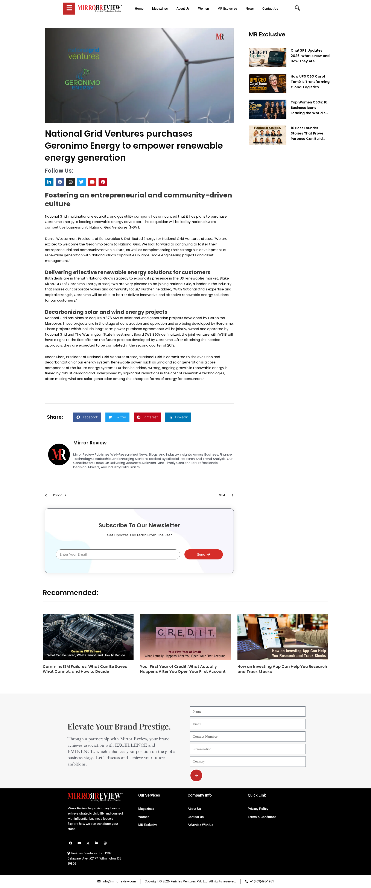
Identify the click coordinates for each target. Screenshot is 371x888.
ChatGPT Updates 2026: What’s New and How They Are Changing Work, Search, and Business (310, 56)
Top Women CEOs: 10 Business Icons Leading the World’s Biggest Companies (309, 108)
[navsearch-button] (297, 8)
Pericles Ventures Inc (86, 853)
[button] (87, 417)
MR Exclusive (267, 34)
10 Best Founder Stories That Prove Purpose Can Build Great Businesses (307, 133)
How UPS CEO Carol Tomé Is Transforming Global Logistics (310, 82)
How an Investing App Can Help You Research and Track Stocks (282, 669)
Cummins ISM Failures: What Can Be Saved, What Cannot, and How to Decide (86, 669)
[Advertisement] (281, 213)
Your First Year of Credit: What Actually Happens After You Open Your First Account (183, 669)
